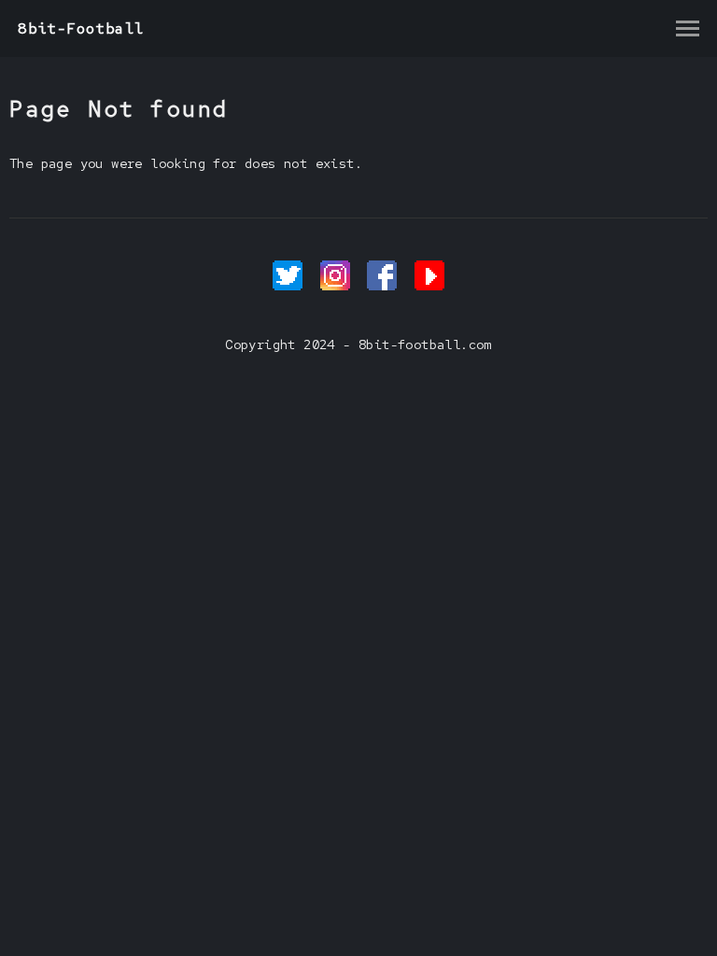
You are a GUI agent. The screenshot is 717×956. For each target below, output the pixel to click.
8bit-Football (81, 28)
